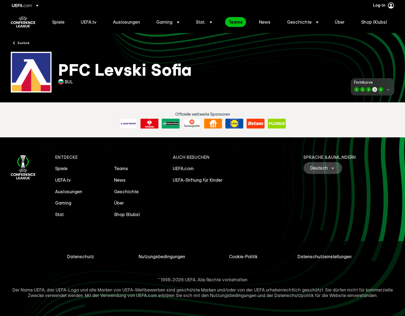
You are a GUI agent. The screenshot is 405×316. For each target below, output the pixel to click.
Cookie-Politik (243, 256)
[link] (58, 22)
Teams (121, 168)
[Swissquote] (192, 124)
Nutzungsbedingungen (162, 256)
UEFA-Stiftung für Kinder (198, 180)
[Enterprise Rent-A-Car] (171, 124)
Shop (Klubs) (127, 214)
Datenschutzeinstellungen (325, 256)
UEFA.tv (63, 180)
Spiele (61, 168)
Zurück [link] (23, 43)
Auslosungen (68, 191)
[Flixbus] (277, 124)
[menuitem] (59, 22)
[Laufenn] (128, 124)
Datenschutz (80, 256)
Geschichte (126, 191)
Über (119, 202)
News (120, 180)
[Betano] (255, 124)
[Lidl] (234, 124)
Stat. (59, 214)
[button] (168, 22)
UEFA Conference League (23, 22)
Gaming (63, 202)
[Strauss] (149, 124)
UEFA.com (183, 168)
